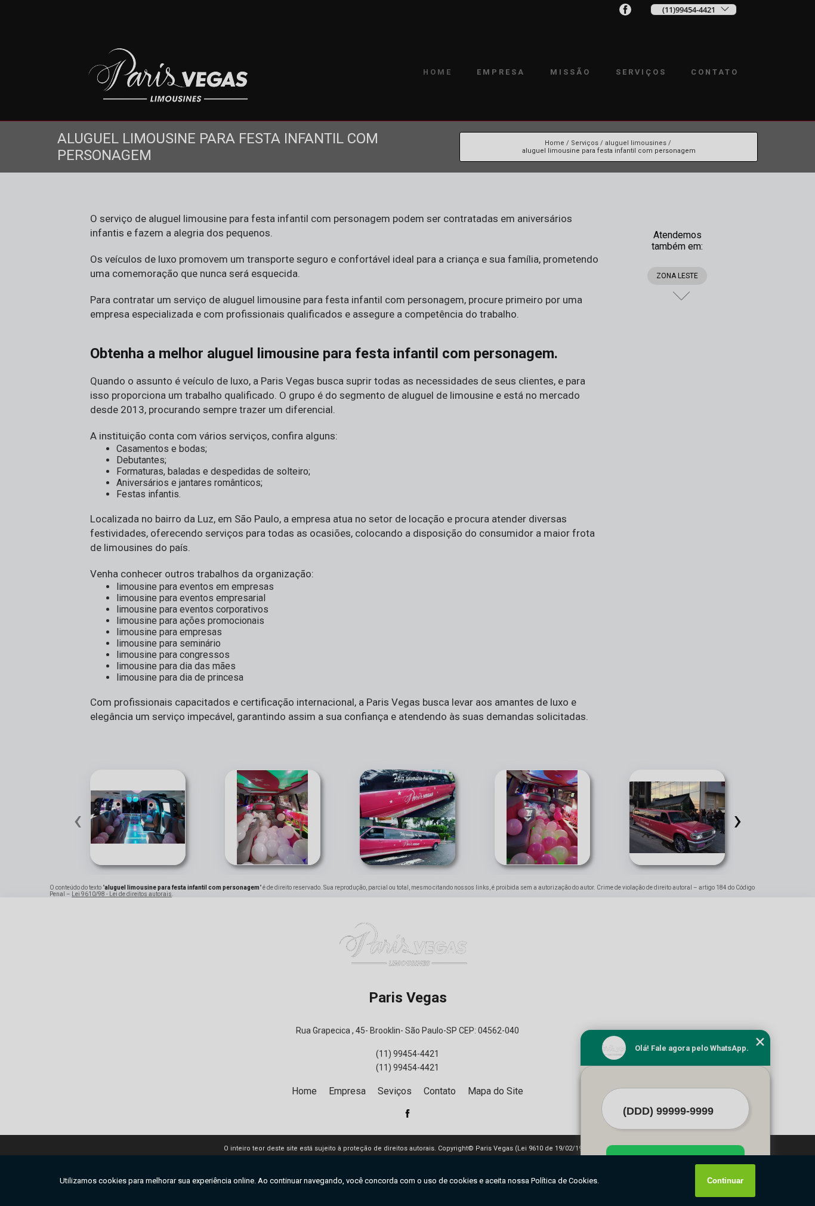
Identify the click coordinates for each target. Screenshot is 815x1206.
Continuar (725, 1180)
